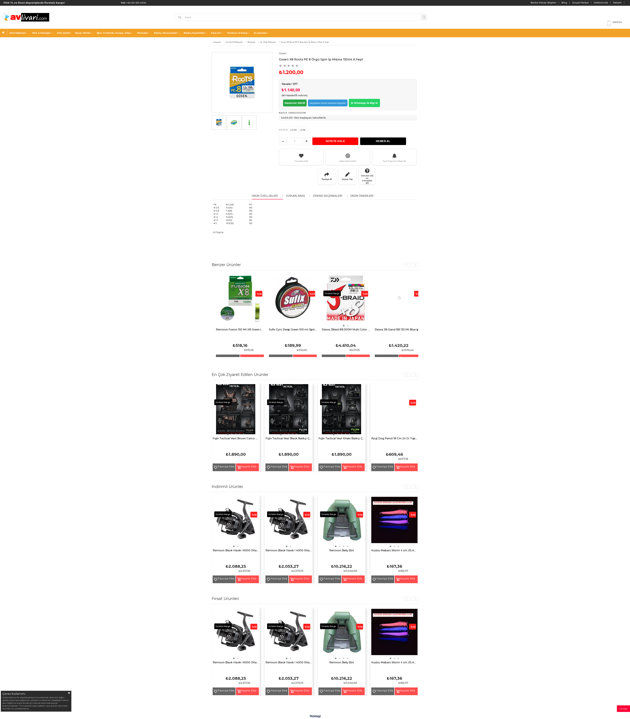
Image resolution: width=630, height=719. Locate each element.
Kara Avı (216, 33)
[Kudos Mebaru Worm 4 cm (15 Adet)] (394, 522)
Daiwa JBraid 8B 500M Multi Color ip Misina (239, 329)
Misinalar (142, 33)
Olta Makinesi (17, 33)
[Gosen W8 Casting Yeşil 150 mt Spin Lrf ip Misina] (345, 300)
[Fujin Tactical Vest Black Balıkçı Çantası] (288, 410)
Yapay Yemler (83, 33)
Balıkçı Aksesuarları (166, 33)
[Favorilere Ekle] (214, 467)
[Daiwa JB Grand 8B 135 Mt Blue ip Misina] (292, 300)
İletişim (617, 2)
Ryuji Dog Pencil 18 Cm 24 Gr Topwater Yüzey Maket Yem (394, 438)
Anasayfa (4, 33)
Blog (564, 2)
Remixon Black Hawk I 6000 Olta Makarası (236, 550)
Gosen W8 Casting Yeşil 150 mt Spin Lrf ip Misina (345, 329)
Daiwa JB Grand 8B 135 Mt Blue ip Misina (292, 329)
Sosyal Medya (580, 2)
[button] (237, 325)
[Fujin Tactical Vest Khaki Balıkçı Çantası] (341, 410)
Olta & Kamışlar (41, 33)
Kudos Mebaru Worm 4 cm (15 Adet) (394, 550)
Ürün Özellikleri (265, 195)
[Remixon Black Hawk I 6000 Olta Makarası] (236, 522)
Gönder (623, 708)
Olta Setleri (64, 33)
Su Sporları (260, 33)
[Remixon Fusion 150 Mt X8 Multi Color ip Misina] (398, 300)
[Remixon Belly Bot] (341, 522)
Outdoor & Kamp (237, 33)
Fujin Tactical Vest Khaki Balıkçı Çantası (341, 438)
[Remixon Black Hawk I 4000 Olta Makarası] (288, 522)
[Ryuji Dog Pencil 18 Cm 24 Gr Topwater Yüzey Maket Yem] (394, 410)
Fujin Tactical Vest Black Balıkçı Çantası (288, 438)
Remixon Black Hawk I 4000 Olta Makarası (288, 550)
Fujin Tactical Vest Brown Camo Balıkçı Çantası (236, 438)
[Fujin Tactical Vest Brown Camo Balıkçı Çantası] (236, 410)
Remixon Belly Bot (341, 550)
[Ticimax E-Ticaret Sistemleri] (315, 716)
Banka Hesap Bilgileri (543, 2)
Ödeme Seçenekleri (327, 195)
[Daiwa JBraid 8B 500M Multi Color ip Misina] (239, 300)
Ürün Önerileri (361, 195)
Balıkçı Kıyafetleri (194, 33)
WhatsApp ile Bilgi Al (366, 102)
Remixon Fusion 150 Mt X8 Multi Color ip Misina (398, 329)
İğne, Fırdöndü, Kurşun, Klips (114, 33)
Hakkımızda (601, 2)
